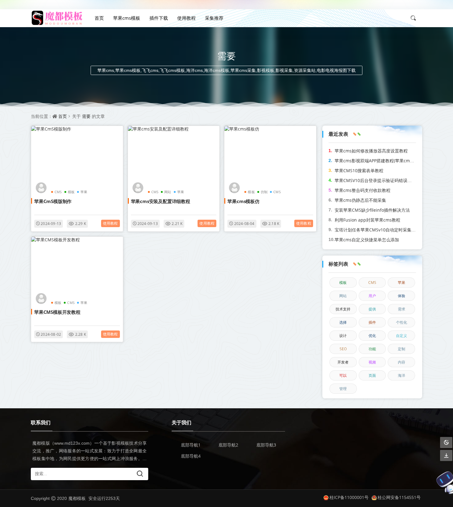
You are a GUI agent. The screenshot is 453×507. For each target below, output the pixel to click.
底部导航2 (228, 445)
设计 (343, 335)
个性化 (401, 322)
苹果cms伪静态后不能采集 (360, 200)
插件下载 (158, 18)
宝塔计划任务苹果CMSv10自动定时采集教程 (377, 230)
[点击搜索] (415, 18)
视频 (372, 362)
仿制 (264, 191)
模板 (71, 191)
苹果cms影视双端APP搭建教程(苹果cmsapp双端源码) (387, 161)
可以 (343, 375)
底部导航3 (266, 445)
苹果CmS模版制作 (52, 201)
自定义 (401, 335)
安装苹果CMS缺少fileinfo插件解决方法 (372, 210)
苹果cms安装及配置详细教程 (160, 201)
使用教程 (186, 18)
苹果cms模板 (126, 18)
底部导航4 (191, 456)
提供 (372, 309)
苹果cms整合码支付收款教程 (362, 190)
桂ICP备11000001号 (349, 497)
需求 (401, 309)
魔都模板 (77, 498)
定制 (401, 348)
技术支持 (343, 309)
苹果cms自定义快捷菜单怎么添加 (367, 240)
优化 (372, 335)
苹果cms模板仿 (243, 201)
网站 (167, 191)
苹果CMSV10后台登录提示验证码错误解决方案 (380, 180)
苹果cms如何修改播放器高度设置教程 (371, 151)
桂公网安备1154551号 (399, 497)
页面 (372, 375)
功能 (372, 348)
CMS (58, 191)
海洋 (401, 375)
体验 (401, 295)
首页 (99, 18)
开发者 (343, 362)
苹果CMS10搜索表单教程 (359, 170)
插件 (372, 322)
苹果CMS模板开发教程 (57, 312)
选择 (343, 322)
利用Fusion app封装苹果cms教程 (367, 220)
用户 (372, 295)
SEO (343, 348)
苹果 (83, 191)
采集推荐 (214, 18)
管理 (343, 388)
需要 (86, 116)
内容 (401, 362)
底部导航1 (191, 445)
